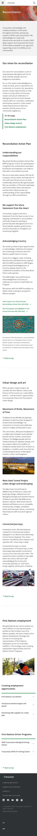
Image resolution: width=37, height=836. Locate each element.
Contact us (6, 791)
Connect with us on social (11, 795)
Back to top (9, 358)
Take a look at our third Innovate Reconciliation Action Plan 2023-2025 (15, 302)
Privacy (5, 811)
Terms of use (12, 811)
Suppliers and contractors (11, 787)
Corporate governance (10, 783)
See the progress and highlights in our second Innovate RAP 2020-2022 (16, 310)
